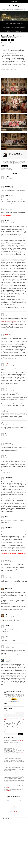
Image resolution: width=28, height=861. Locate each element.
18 (5, 716)
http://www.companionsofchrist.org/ (8, 321)
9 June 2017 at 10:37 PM (9, 616)
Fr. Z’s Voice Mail (24, 168)
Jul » (23, 719)
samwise (7, 314)
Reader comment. (8, 790)
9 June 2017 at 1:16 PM (9, 444)
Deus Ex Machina (21, 774)
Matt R (6, 363)
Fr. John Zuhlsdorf (14, 37)
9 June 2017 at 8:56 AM (9, 197)
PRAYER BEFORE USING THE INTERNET (12, 26)
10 (22, 714)
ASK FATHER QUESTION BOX (21, 22)
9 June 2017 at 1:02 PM (9, 435)
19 (8, 716)
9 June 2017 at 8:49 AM (9, 187)
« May (5, 719)
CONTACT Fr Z (7, 22)
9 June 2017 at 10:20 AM (9, 209)
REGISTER (13, 22)
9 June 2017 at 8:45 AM (9, 178)
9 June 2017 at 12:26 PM (9, 365)
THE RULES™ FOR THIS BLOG (10, 23)
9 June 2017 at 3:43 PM (9, 517)
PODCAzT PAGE (20, 23)
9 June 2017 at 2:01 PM (9, 479)
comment (7, 787)
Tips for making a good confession (19, 27)
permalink (19, 163)
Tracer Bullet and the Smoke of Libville (18, 28)
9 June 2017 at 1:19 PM (9, 457)
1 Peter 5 (5, 782)
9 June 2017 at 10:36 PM (9, 589)
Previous (4, 166)
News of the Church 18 (7, 28)
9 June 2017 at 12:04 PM (9, 315)
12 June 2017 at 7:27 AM (9, 661)
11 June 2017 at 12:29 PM (9, 647)
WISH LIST (21, 26)
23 (19, 716)
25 (5, 718)
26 (8, 718)
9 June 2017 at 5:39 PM (9, 561)
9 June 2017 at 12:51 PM (9, 390)
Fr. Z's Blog (14, 5)
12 (8, 715)
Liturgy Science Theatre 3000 (8, 162)
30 (19, 718)
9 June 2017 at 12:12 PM (9, 335)
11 (5, 715)
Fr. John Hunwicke (20, 740)
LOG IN (3, 22)
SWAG (12, 27)
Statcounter (13, 805)
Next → (24, 166)
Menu (15, 1)
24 (22, 716)
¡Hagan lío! (13, 161)
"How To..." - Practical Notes (20, 161)
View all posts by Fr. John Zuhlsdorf (16, 155)
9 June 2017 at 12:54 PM (9, 424)
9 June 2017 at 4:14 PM (9, 528)
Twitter (11, 773)
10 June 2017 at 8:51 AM (9, 638)
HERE (22, 752)
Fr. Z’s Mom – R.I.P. (20, 30)
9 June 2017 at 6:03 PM (9, 577)
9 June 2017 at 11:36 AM (9, 222)
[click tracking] (14, 807)
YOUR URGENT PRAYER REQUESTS (14, 24)
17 (22, 715)
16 (19, 715)
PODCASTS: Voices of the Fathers (10, 30)
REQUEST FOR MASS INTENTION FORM (14, 31)
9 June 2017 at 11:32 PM (9, 627)
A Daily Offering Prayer (6, 27)
